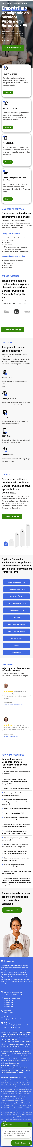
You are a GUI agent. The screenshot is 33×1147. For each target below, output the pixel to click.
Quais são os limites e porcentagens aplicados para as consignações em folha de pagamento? (16, 802)
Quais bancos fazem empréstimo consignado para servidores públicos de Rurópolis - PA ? (14, 781)
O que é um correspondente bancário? (16, 788)
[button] (3, 312)
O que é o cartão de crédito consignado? (17, 808)
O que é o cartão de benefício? (14, 813)
